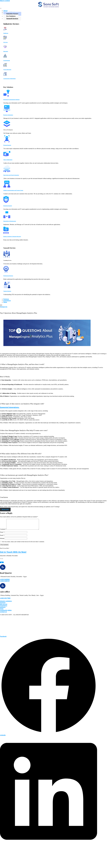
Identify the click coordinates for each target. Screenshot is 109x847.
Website (2, 538)
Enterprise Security (7, 205)
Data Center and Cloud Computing (11, 175)
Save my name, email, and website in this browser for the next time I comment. (23, 541)
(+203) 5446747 (5, 581)
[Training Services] (6, 287)
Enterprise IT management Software (11, 99)
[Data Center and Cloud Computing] (6, 171)
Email (2, 535)
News (5, 302)
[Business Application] (6, 111)
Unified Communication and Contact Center (13, 190)
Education (5, 51)
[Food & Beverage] (5, 66)
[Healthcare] (5, 29)
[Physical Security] (6, 141)
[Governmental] (5, 57)
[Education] (5, 48)
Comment (3, 529)
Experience (7, 300)
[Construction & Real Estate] (5, 75)
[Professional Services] (6, 272)
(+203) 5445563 (5, 579)
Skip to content (5, 0)
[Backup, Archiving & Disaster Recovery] (6, 233)
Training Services (7, 291)
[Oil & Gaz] (5, 39)
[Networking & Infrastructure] (6, 217)
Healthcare (5, 33)
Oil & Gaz (5, 42)
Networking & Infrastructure (9, 221)
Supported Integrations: (9, 407)
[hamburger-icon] (0, 8)
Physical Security (7, 145)
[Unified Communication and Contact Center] (6, 187)
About (5, 10)
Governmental (6, 60)
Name (2, 532)
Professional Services (8, 275)
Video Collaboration (7, 159)
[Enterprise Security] (6, 202)
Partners (6, 299)
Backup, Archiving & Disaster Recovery (12, 236)
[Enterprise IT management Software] (6, 96)
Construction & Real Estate (9, 78)
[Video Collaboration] (6, 156)
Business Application (8, 114)
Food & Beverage (7, 69)
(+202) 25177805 (5, 598)
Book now (5, 509)
